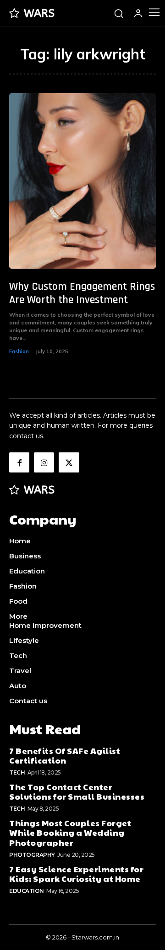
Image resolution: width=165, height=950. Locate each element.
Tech (17, 772)
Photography (32, 854)
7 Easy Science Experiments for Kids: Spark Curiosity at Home (76, 874)
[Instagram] (44, 462)
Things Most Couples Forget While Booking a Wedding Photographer (70, 832)
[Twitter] (69, 462)
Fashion (19, 351)
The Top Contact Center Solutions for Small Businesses (76, 791)
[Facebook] (19, 462)
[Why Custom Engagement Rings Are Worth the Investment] (82, 181)
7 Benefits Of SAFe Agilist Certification (64, 755)
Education (26, 890)
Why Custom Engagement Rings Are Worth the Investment (82, 293)
